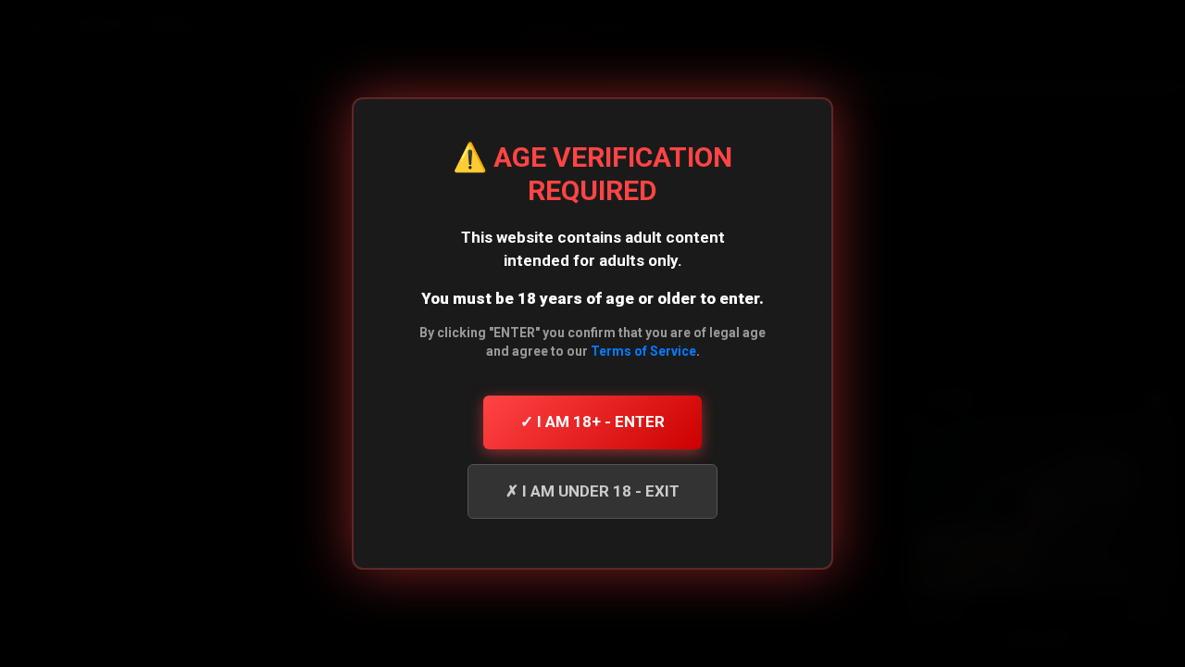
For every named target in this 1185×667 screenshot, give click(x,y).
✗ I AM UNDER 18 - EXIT (592, 491)
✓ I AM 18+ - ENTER (592, 421)
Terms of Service (643, 351)
